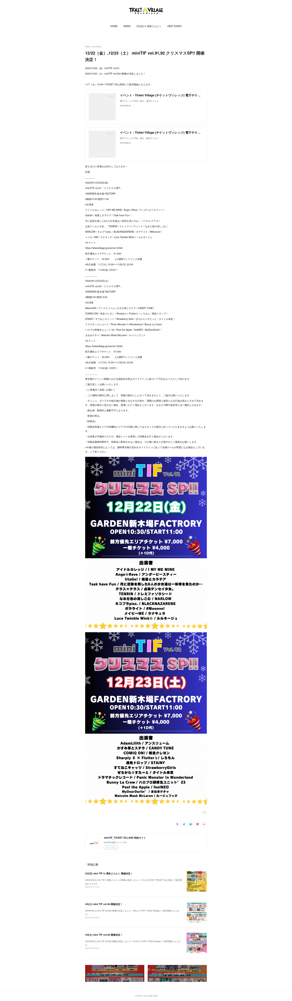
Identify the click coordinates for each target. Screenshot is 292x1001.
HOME (113, 26)
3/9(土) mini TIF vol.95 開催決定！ (104, 934)
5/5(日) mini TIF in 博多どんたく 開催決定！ (109, 873)
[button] (113, 26)
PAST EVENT (174, 26)
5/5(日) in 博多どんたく (149, 26)
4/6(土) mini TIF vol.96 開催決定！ (104, 904)
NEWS (127, 26)
